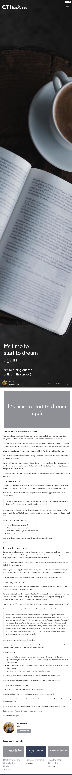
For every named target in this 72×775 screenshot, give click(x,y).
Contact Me (24, 731)
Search (68, 2)
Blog (43, 384)
